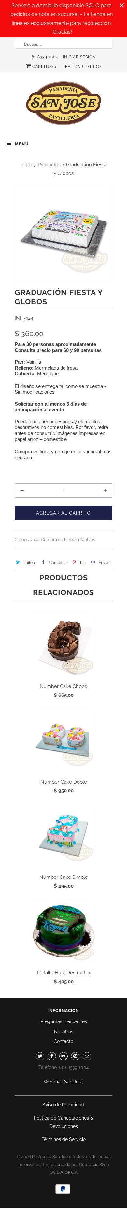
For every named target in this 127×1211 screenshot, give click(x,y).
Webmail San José (63, 1081)
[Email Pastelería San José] (87, 1056)
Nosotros (63, 1031)
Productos (49, 165)
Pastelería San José (51, 1156)
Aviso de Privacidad (63, 1104)
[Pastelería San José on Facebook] (52, 1056)
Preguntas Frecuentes (63, 1021)
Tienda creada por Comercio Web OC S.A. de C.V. (75, 1168)
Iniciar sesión (79, 57)
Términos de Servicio (64, 1139)
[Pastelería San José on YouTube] (63, 1056)
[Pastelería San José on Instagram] (75, 1056)
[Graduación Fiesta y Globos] (63, 234)
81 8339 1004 (45, 57)
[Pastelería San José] (63, 105)
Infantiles (86, 539)
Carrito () (44, 66)
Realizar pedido (81, 66)
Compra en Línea (58, 539)
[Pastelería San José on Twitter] (40, 1056)
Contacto (63, 1041)
